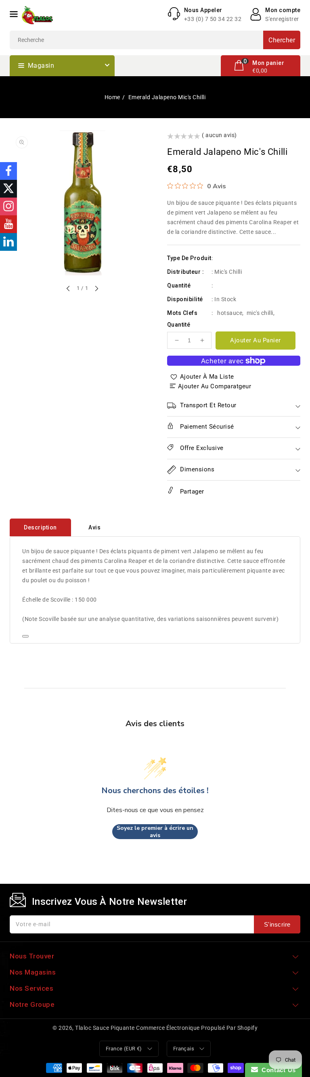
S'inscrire (277, 924)
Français (183, 1049)
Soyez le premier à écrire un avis (155, 831)
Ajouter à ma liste (207, 376)
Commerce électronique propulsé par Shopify (197, 1028)
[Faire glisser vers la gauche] (69, 289)
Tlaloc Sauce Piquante (105, 1028)
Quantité (178, 324)
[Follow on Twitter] (8, 189)
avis (94, 527)
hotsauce (229, 313)
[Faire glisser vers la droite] (96, 289)
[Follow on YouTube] (8, 224)
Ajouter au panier (255, 340)
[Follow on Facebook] (8, 171)
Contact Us (277, 1070)
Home (112, 97)
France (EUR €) (124, 1049)
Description (40, 527)
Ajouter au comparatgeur (214, 386)
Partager (191, 491)
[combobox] (155, 40)
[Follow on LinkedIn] (8, 242)
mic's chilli (260, 313)
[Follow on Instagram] (8, 206)
